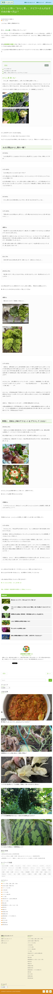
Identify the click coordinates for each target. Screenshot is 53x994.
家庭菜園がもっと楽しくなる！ (9, 905)
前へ (4, 673)
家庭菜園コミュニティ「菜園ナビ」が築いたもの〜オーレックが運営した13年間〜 (20, 858)
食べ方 (4, 876)
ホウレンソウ (18, 870)
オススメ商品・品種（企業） (8, 883)
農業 (45, 874)
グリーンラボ (5, 887)
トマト (39, 867)
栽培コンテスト (48, 872)
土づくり (17, 872)
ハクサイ (4, 870)
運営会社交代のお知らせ (7, 854)
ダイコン (33, 867)
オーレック (36, 865)
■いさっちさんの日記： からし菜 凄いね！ (11, 582)
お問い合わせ (48, 2)
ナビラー (49, 867)
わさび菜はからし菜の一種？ (10, 70)
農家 (40, 874)
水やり (10, 874)
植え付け (4, 874)
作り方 (38, 870)
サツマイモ (5, 867)
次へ (48, 673)
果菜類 (3, 911)
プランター (11, 870)
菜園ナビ (30, 874)
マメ (3, 896)
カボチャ (42, 865)
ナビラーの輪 (5, 894)
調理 (36, 874)
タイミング (12, 867)
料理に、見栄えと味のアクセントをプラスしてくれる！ (16, 72)
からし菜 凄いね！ (8, 68)
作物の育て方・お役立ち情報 (8, 898)
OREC (12, 865)
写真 (50, 870)
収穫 (8, 872)
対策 (33, 872)
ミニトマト (26, 870)
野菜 (50, 874)
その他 (3, 890)
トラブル (4, 892)
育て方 (24, 874)
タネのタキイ (26, 867)
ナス (44, 867)
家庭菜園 (27, 872)
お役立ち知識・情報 (6, 885)
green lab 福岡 (5, 865)
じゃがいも (18, 865)
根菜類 (3, 913)
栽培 (41, 872)
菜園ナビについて (40, 2)
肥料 (19, 874)
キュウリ (49, 865)
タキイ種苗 (19, 867)
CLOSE (46, 65)
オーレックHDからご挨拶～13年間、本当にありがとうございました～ (17, 856)
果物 (3, 909)
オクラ (29, 865)
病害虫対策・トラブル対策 (8, 916)
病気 (3, 918)
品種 (12, 872)
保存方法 (44, 870)
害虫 (22, 872)
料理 (3, 20)
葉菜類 (6, 20)
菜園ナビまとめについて (29, 2)
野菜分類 (4, 924)
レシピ (32, 870)
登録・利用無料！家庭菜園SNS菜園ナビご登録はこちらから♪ (16, 589)
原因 (3, 872)
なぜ (24, 865)
